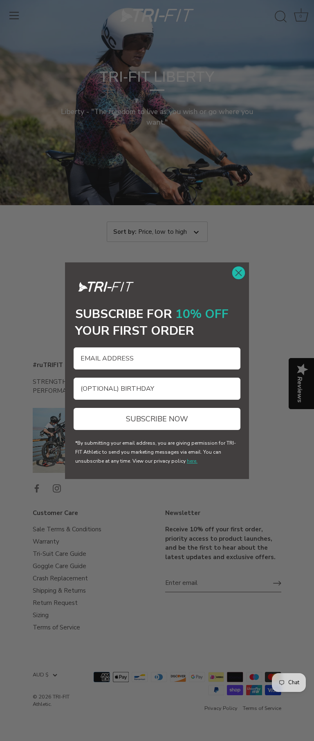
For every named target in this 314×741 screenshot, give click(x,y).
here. (192, 461)
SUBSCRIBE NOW (157, 419)
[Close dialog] (238, 273)
